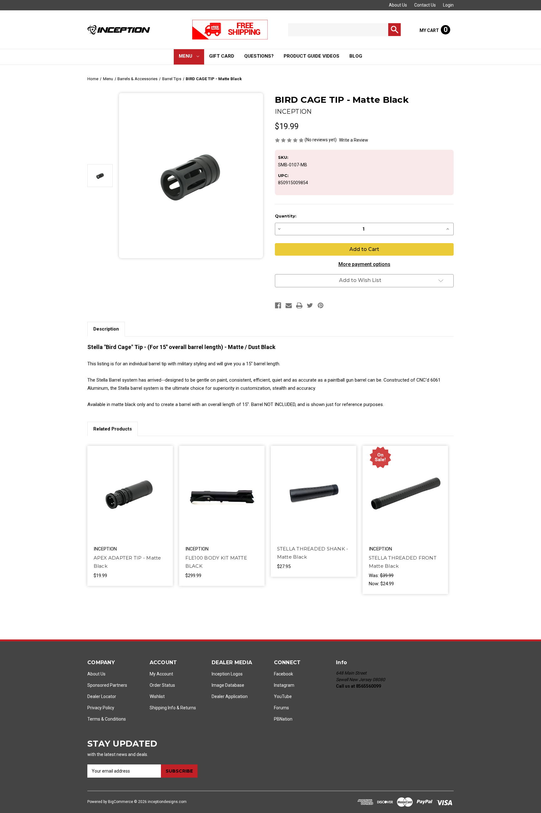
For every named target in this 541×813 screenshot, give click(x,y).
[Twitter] (310, 305)
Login (448, 5)
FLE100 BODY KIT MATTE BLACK (216, 562)
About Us (398, 5)
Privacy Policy (100, 707)
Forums (281, 707)
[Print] (299, 305)
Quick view (129, 487)
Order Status (162, 685)
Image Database (228, 685)
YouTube (283, 696)
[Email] (289, 305)
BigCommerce (120, 802)
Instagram (284, 685)
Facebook (283, 673)
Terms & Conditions (106, 719)
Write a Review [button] (353, 140)
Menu (186, 56)
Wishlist (157, 696)
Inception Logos (227, 673)
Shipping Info (163, 707)
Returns (188, 707)
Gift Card (221, 56)
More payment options (364, 264)
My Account (161, 673)
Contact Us (425, 5)
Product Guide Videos (311, 56)
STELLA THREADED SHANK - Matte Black (312, 553)
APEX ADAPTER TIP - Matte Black (127, 562)
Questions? (259, 56)
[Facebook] (278, 305)
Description (106, 329)
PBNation (283, 719)
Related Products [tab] (112, 429)
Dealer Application (230, 696)
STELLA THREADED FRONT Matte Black (402, 562)
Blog (355, 56)
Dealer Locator (101, 696)
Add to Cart (130, 499)
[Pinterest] (320, 305)
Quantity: (285, 215)
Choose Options (222, 499)
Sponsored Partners (107, 685)
